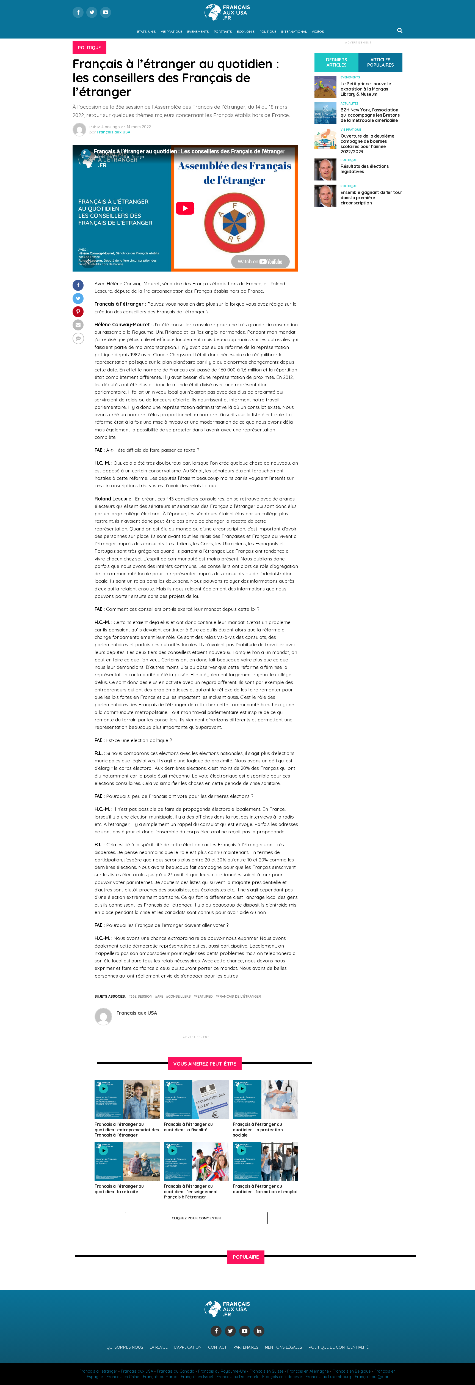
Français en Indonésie (282, 1376)
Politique (267, 31)
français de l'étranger (239, 996)
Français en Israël (197, 1376)
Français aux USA (113, 132)
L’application (187, 1347)
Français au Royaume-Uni (222, 1371)
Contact (217, 1347)
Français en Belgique (352, 1371)
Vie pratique (171, 31)
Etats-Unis (146, 31)
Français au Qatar (371, 1376)
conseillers (179, 996)
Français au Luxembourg (328, 1376)
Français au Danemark (237, 1376)
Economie (246, 31)
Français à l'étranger (98, 1371)
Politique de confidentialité (339, 1347)
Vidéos (318, 31)
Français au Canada (175, 1371)
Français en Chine (123, 1376)
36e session (141, 996)
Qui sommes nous (124, 1347)
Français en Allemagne (308, 1371)
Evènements (198, 31)
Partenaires (245, 1347)
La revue (159, 1347)
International (294, 31)
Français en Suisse (266, 1371)
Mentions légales (283, 1347)
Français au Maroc (160, 1376)
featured (204, 996)
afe (160, 996)
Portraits (223, 31)
